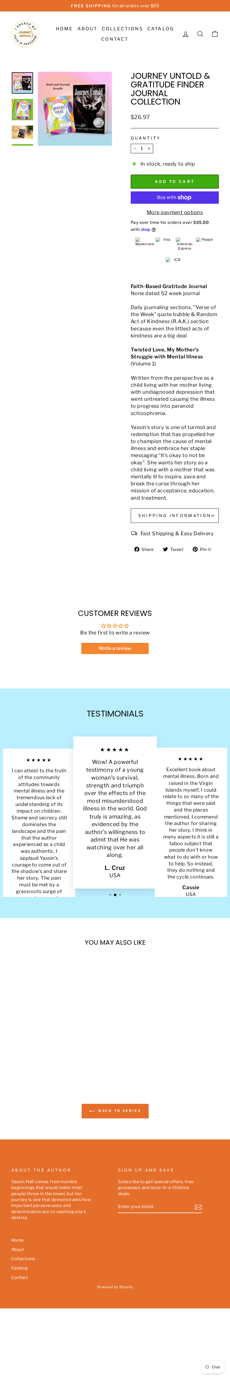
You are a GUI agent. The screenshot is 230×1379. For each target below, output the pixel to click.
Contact (114, 39)
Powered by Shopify (115, 1287)
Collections (122, 28)
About (87, 28)
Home (64, 28)
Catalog (160, 28)
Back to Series (119, 1111)
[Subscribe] (198, 1207)
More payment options (175, 212)
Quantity (146, 138)
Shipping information (174, 515)
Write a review (115, 648)
